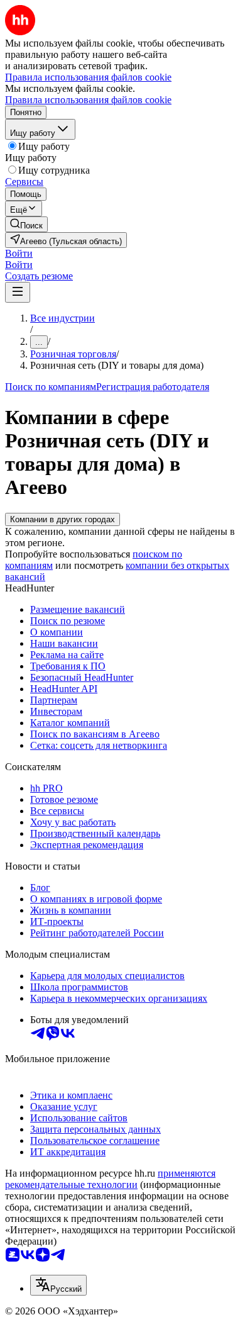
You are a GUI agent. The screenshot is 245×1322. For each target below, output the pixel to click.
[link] (26, 224)
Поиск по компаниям (50, 386)
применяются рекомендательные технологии (110, 1179)
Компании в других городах (62, 519)
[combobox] (58, 1285)
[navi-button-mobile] (17, 292)
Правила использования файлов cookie (88, 99)
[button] (19, 253)
